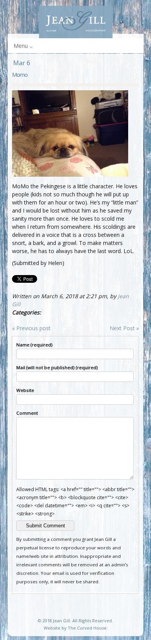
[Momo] (70, 174)
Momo (19, 74)
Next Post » (124, 328)
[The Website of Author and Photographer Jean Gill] (76, 22)
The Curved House (87, 628)
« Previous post (31, 328)
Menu (21, 45)
